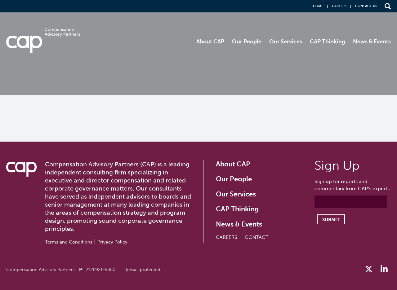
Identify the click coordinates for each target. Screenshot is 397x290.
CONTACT (256, 237)
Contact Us (366, 6)
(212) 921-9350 (99, 269)
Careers (339, 6)
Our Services (285, 41)
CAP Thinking (327, 41)
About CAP (210, 41)
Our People (246, 41)
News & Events (372, 41)
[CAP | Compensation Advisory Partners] (43, 40)
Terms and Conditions (68, 242)
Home (318, 6)
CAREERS (226, 237)
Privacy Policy (112, 242)
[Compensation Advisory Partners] (21, 169)
